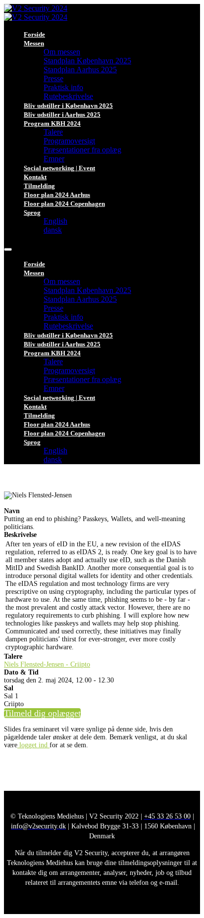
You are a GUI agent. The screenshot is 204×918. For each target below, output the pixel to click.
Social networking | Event (59, 168)
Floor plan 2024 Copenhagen (64, 203)
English (55, 221)
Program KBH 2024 (52, 123)
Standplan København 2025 (87, 60)
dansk (53, 230)
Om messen (62, 52)
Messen (34, 43)
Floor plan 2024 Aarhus (57, 194)
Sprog (32, 212)
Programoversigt (69, 141)
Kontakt (35, 177)
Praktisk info (63, 87)
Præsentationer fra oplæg (82, 149)
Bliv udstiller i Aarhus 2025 (62, 114)
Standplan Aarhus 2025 (80, 69)
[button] (42, 713)
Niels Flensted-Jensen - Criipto (47, 664)
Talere (53, 132)
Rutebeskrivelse (68, 96)
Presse (53, 78)
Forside (34, 34)
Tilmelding (39, 186)
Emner (54, 158)
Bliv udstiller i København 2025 (68, 105)
